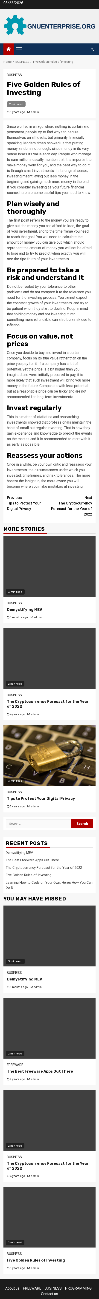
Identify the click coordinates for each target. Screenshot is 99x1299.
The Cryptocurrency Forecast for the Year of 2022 (71, 506)
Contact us (49, 1294)
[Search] (92, 49)
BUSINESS (14, 75)
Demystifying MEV (24, 609)
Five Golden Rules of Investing (28, 875)
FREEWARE (15, 1065)
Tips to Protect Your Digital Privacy (24, 503)
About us (12, 1288)
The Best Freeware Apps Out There (32, 860)
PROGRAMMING (78, 1288)
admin (35, 112)
